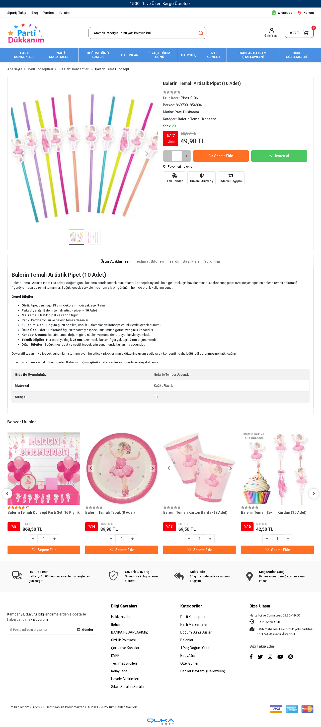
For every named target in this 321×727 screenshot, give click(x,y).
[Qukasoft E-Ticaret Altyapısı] (160, 721)
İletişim (64, 13)
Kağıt (157, 385)
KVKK (115, 656)
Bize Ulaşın (260, 606)
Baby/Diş (187, 656)
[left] (7, 493)
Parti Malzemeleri (194, 624)
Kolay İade (119, 671)
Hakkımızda (120, 617)
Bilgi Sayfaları (124, 606)
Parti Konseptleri (193, 617)
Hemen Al (281, 156)
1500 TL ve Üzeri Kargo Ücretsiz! (161, 3)
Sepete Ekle (223, 156)
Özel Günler (189, 663)
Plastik (168, 385)
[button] (299, 33)
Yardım (48, 13)
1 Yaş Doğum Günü (195, 648)
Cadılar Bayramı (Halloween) (202, 671)
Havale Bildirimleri (125, 679)
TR (156, 397)
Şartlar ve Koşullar (125, 648)
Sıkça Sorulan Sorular (128, 687)
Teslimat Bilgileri (124, 663)
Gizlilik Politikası (123, 640)
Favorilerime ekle (179, 166)
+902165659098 (268, 622)
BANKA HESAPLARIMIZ (129, 632)
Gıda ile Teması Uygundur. (172, 374)
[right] (313, 493)
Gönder (87, 630)
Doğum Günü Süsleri (196, 632)
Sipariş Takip (16, 13)
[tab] (115, 261)
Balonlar (186, 640)
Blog (34, 13)
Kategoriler (191, 606)
